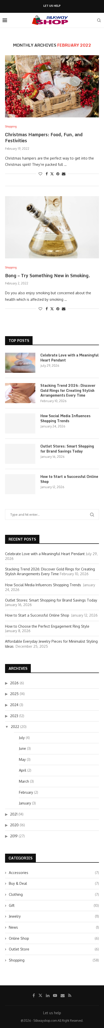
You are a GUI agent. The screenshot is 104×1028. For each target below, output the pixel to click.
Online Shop (54, 938)
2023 (14, 716)
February (26, 792)
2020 (14, 825)
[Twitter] (40, 995)
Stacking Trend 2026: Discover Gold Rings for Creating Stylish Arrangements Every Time (67, 390)
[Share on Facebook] (47, 174)
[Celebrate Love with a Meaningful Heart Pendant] (20, 363)
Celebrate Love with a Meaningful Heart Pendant (69, 357)
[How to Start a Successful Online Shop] (20, 484)
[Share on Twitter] (52, 174)
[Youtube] (55, 995)
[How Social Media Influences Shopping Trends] (20, 423)
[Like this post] (40, 174)
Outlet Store (54, 949)
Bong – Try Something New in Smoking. (47, 275)
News (54, 927)
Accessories (54, 872)
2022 (15, 726)
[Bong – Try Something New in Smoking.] (52, 227)
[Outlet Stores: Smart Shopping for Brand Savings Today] (20, 454)
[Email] (63, 995)
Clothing (54, 894)
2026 (14, 683)
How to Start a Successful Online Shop (69, 479)
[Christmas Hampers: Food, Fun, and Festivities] (52, 86)
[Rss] (69, 995)
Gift (54, 905)
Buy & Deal (54, 883)
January (25, 803)
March (24, 781)
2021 (13, 814)
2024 (14, 705)
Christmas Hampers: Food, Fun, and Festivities (44, 137)
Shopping (54, 960)
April (22, 770)
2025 (14, 694)
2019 (14, 836)
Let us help (52, 6)
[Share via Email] (63, 174)
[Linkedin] (47, 995)
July (22, 738)
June (22, 748)
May (22, 759)
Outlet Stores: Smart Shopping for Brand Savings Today (67, 449)
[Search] (98, 20)
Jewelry (54, 916)
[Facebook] (34, 995)
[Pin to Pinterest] (57, 174)
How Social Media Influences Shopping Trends (65, 418)
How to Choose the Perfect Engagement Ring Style (47, 626)
